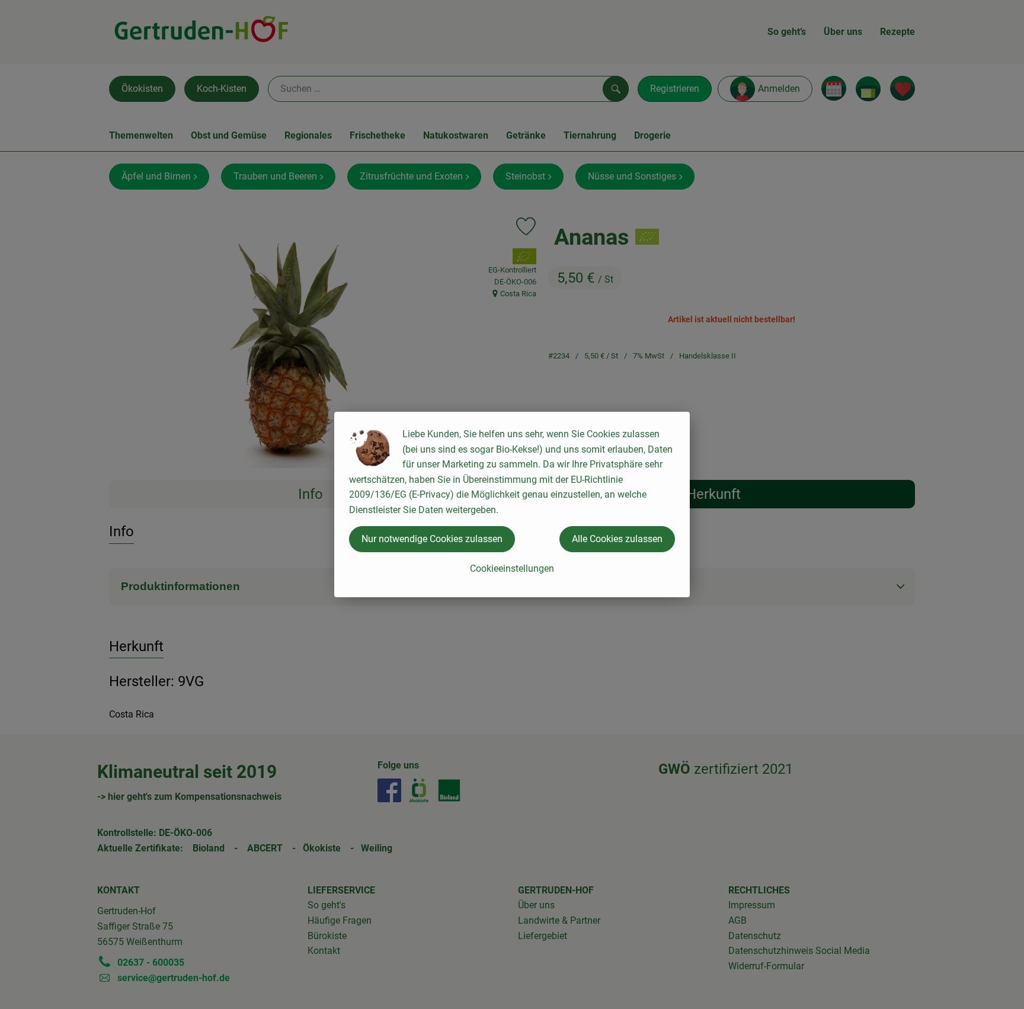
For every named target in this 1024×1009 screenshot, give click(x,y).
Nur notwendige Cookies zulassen (432, 538)
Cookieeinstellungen (512, 568)
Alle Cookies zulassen (617, 538)
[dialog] (512, 504)
